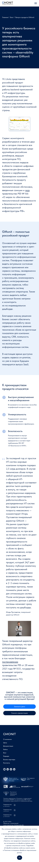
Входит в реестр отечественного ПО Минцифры (13, 779)
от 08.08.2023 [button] (6, 811)
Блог (11, 17)
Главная (5, 17)
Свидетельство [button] (7, 809)
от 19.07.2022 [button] (6, 806)
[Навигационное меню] (35, 3)
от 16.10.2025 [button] (6, 816)
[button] (19, 706)
